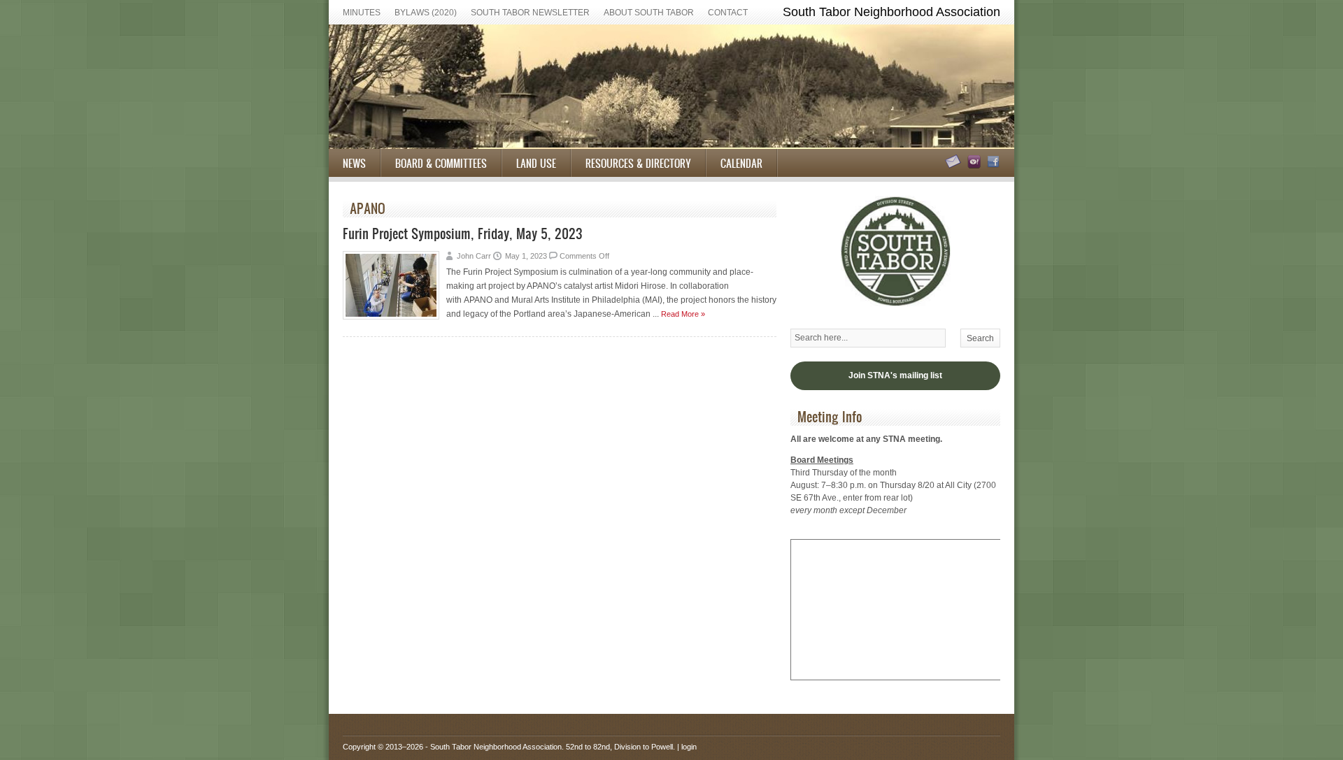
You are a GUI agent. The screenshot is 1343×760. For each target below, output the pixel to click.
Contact (728, 12)
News (354, 163)
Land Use (536, 163)
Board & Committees (441, 163)
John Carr (474, 256)
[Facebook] (991, 166)
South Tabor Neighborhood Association (496, 747)
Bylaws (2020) (426, 12)
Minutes (362, 12)
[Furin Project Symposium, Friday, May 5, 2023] (391, 317)
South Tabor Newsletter (530, 12)
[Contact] (951, 166)
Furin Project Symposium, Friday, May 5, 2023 (463, 233)
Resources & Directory (638, 163)
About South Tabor (649, 12)
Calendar (741, 163)
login (689, 747)
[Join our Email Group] (972, 166)
